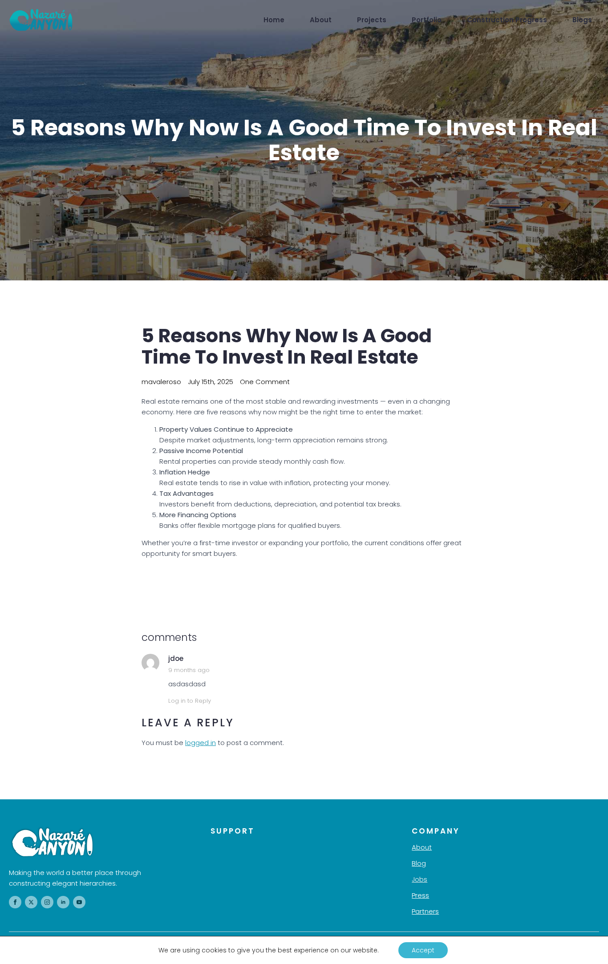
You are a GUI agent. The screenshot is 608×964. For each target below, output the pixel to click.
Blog (419, 863)
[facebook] (15, 902)
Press (420, 895)
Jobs (419, 879)
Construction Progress (507, 19)
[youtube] (79, 902)
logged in (200, 742)
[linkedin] (63, 902)
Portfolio (427, 19)
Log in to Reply (189, 701)
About (321, 19)
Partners (425, 911)
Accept (423, 950)
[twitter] (31, 902)
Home (273, 19)
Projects (371, 19)
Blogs (582, 19)
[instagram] (47, 902)
